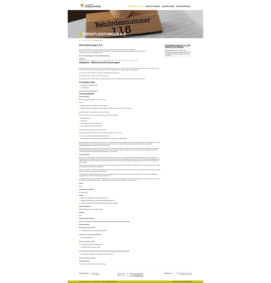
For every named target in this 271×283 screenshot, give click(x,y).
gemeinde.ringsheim (138, 275)
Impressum (175, 281)
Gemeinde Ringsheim (139, 276)
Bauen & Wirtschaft (183, 6)
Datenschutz (181, 281)
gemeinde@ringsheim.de (137, 273)
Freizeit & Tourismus (152, 6)
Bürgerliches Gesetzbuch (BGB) (87, 227)
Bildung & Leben (168, 6)
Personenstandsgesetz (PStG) (87, 241)
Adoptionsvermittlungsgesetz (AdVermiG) (90, 234)
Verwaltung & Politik (135, 6)
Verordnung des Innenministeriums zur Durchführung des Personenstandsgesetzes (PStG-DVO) (104, 251)
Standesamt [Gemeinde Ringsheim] (88, 91)
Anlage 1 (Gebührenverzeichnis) (87, 258)
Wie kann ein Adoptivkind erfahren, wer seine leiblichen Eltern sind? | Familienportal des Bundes (104, 221)
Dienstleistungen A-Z (98, 40)
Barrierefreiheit (188, 281)
